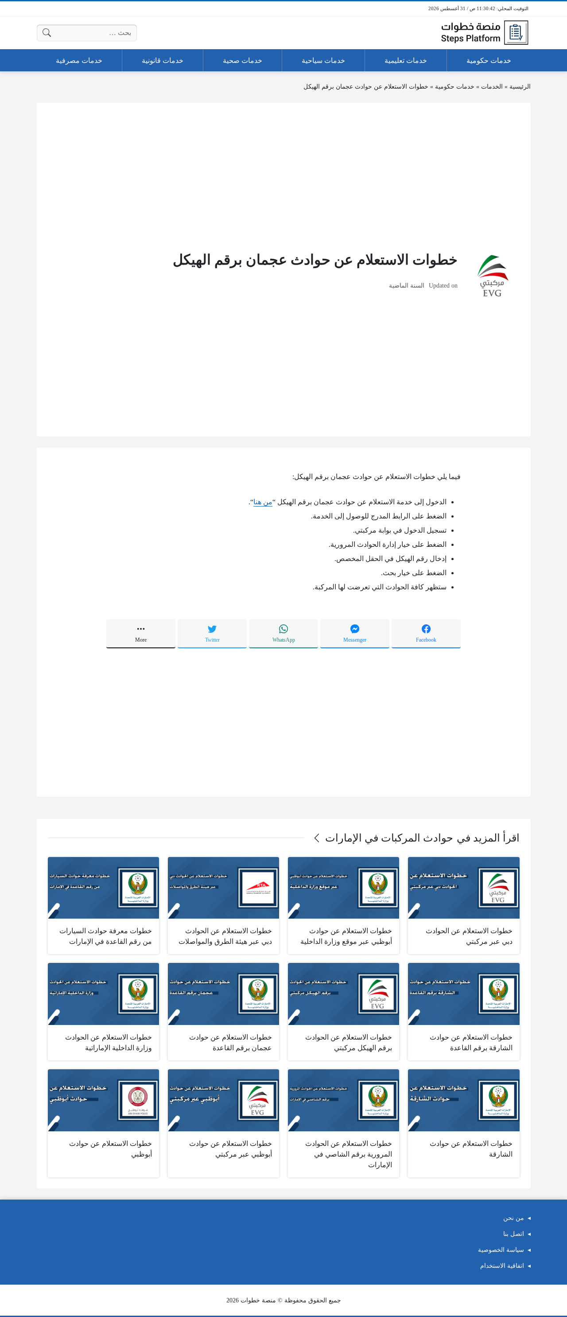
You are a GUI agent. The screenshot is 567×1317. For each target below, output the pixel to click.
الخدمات (492, 86)
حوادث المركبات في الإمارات (389, 838)
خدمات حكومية (454, 86)
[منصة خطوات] (484, 33)
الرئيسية (520, 86)
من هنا (262, 502)
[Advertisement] (284, 176)
